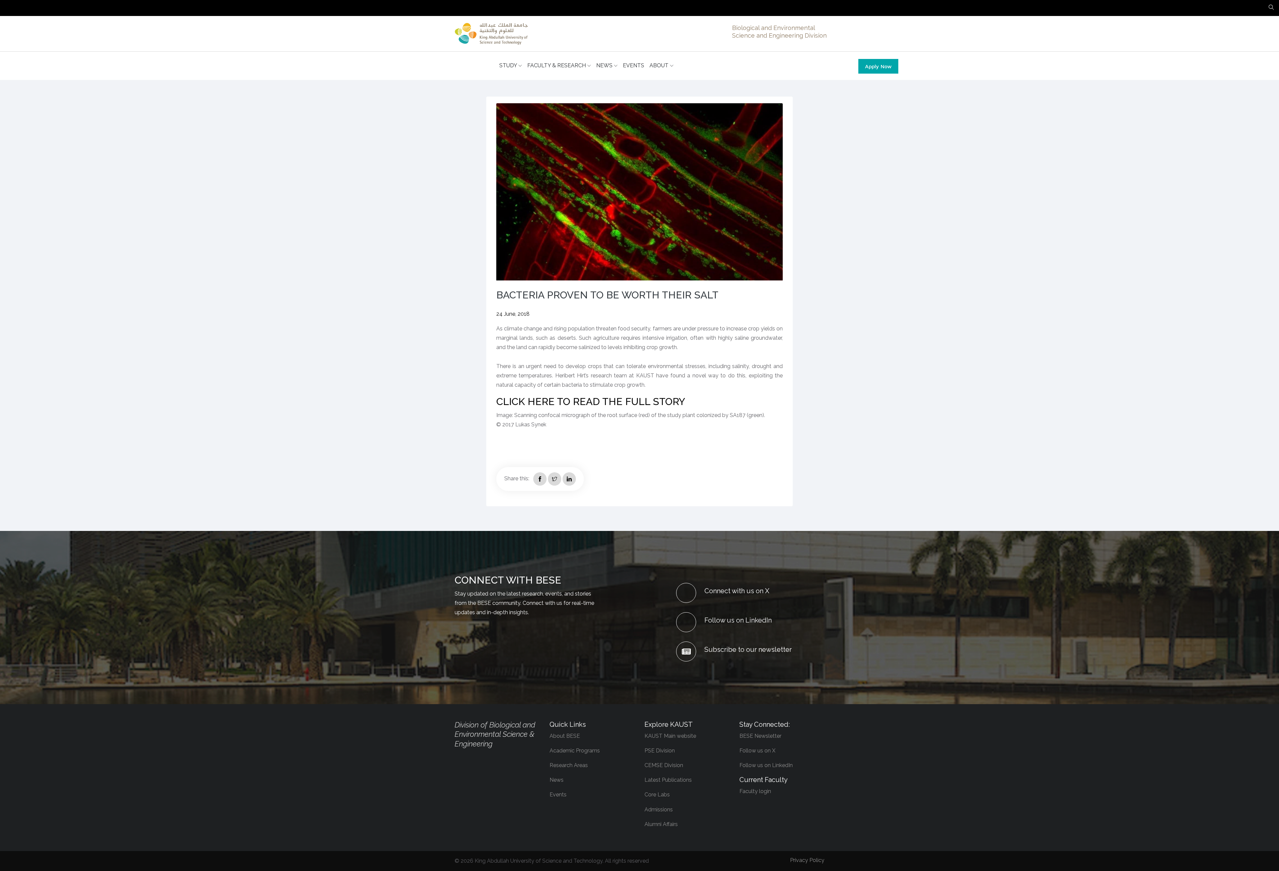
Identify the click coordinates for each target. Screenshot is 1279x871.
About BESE (565, 736)
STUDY (508, 65)
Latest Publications (668, 780)
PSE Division (659, 750)
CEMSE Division (663, 765)
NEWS (605, 65)
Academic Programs (575, 750)
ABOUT (659, 65)
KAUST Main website (670, 736)
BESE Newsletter (760, 736)
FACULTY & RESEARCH (557, 65)
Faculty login (755, 791)
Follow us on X (757, 750)
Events (558, 794)
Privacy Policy (807, 860)
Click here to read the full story (590, 401)
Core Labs (657, 794)
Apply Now (878, 66)
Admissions (658, 809)
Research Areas (569, 765)
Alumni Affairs (661, 824)
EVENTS (633, 65)
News (557, 780)
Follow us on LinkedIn (766, 765)
